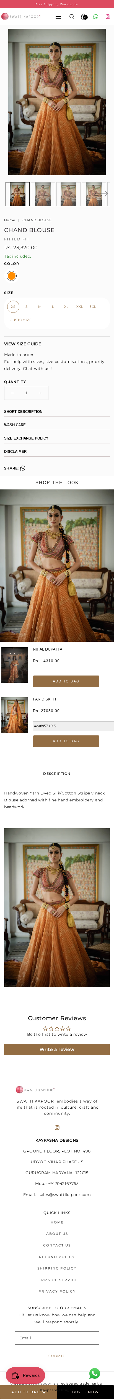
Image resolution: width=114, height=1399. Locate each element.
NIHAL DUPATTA (47, 649)
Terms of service (57, 1280)
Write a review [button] (57, 1049)
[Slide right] (101, 197)
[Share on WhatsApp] (22, 469)
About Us (57, 1234)
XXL (79, 306)
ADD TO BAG (66, 681)
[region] (57, 4)
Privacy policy (57, 1291)
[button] (58, 16)
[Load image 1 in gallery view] (18, 194)
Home (9, 220)
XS (13, 306)
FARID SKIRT (45, 699)
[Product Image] (57, 102)
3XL (93, 306)
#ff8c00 (11, 276)
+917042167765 (63, 1183)
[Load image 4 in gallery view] (94, 194)
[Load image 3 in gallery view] (68, 194)
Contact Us (57, 1245)
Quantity (15, 382)
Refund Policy (57, 1257)
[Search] (72, 17)
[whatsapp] (96, 16)
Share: (11, 468)
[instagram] (108, 16)
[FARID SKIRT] (14, 722)
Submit (56, 1356)
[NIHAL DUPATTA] (14, 667)
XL (66, 306)
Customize (21, 320)
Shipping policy (57, 1268)
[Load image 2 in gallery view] (43, 194)
